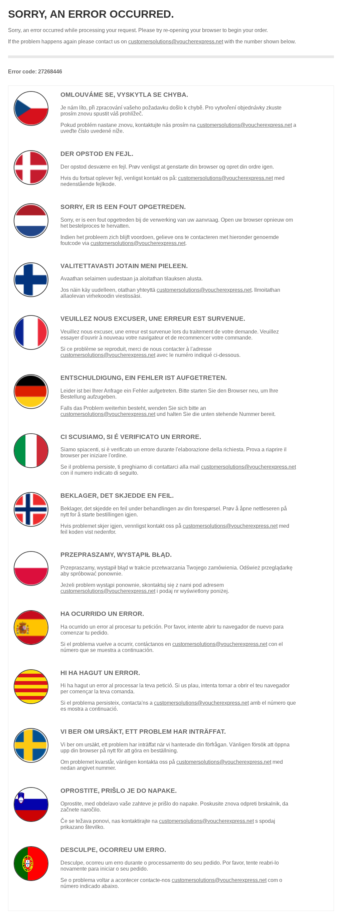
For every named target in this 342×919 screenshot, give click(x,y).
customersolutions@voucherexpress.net (175, 41)
